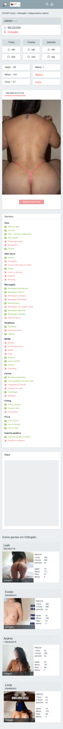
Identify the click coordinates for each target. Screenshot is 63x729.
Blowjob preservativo (17, 377)
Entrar (52, 3)
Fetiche (11, 249)
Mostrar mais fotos (31, 202)
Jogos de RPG (14, 361)
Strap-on (11, 357)
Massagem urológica (17, 296)
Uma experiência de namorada (21, 381)
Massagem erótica (16, 292)
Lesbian (11, 334)
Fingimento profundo (17, 385)
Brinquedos (13, 245)
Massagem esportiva (17, 310)
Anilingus (12, 396)
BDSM (10, 350)
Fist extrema (13, 412)
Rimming (11, 279)
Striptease (12, 326)
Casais (10, 268)
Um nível (11, 230)
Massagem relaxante (16, 314)
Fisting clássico (14, 404)
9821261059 (14, 27)
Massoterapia (13, 303)
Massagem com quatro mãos (20, 307)
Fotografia (12, 261)
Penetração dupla (15, 241)
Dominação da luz (15, 346)
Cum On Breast (14, 424)
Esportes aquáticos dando (19, 437)
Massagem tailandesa (17, 299)
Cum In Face (13, 428)
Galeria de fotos (15, 93)
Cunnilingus (13, 392)
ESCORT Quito (8, 13)
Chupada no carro (15, 388)
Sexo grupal (13, 238)
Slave (10, 354)
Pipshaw (11, 276)
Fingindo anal (13, 408)
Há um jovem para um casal (19, 265)
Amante (11, 343)
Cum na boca (13, 421)
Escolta (11, 257)
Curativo (11, 365)
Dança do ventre (15, 330)
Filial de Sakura (14, 318)
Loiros (38, 82)
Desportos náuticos (16, 440)
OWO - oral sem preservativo (20, 234)
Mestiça (39, 74)
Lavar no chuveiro (15, 272)
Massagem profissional (18, 288)
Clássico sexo (14, 227)
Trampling (12, 368)
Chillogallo (22, 13)
